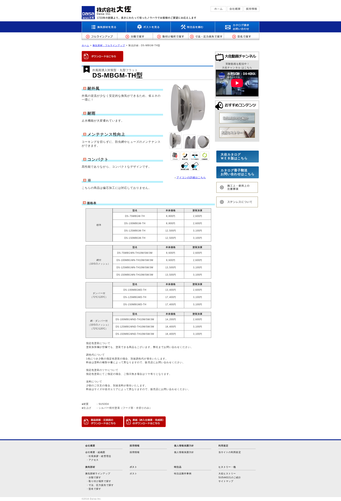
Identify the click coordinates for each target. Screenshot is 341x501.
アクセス (94, 460)
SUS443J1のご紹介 (229, 477)
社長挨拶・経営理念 (100, 456)
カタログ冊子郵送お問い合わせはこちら (238, 172)
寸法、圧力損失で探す (101, 485)
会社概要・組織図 (95, 452)
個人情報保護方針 (184, 452)
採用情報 (135, 452)
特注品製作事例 (182, 473)
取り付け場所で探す (100, 481)
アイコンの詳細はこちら (191, 177)
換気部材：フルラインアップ (109, 45)
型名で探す (95, 488)
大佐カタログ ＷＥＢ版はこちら (238, 156)
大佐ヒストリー (227, 473)
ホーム (85, 45)
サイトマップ (225, 481)
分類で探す (95, 477)
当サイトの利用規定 (229, 452)
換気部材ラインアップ (97, 473)
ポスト (133, 473)
